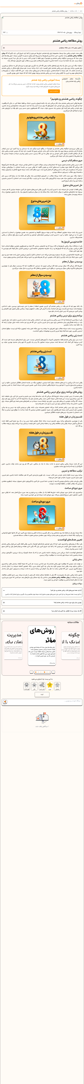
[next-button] (31, 671)
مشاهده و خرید (54, 91)
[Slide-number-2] (47, 672)
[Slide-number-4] (40, 672)
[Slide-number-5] (38, 672)
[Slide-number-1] (49, 672)
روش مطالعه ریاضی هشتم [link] (59, 11)
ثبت (42, 694)
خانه (81, 11)
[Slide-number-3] (44, 672)
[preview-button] (53, 671)
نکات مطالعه (73, 11)
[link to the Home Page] (78, 3)
